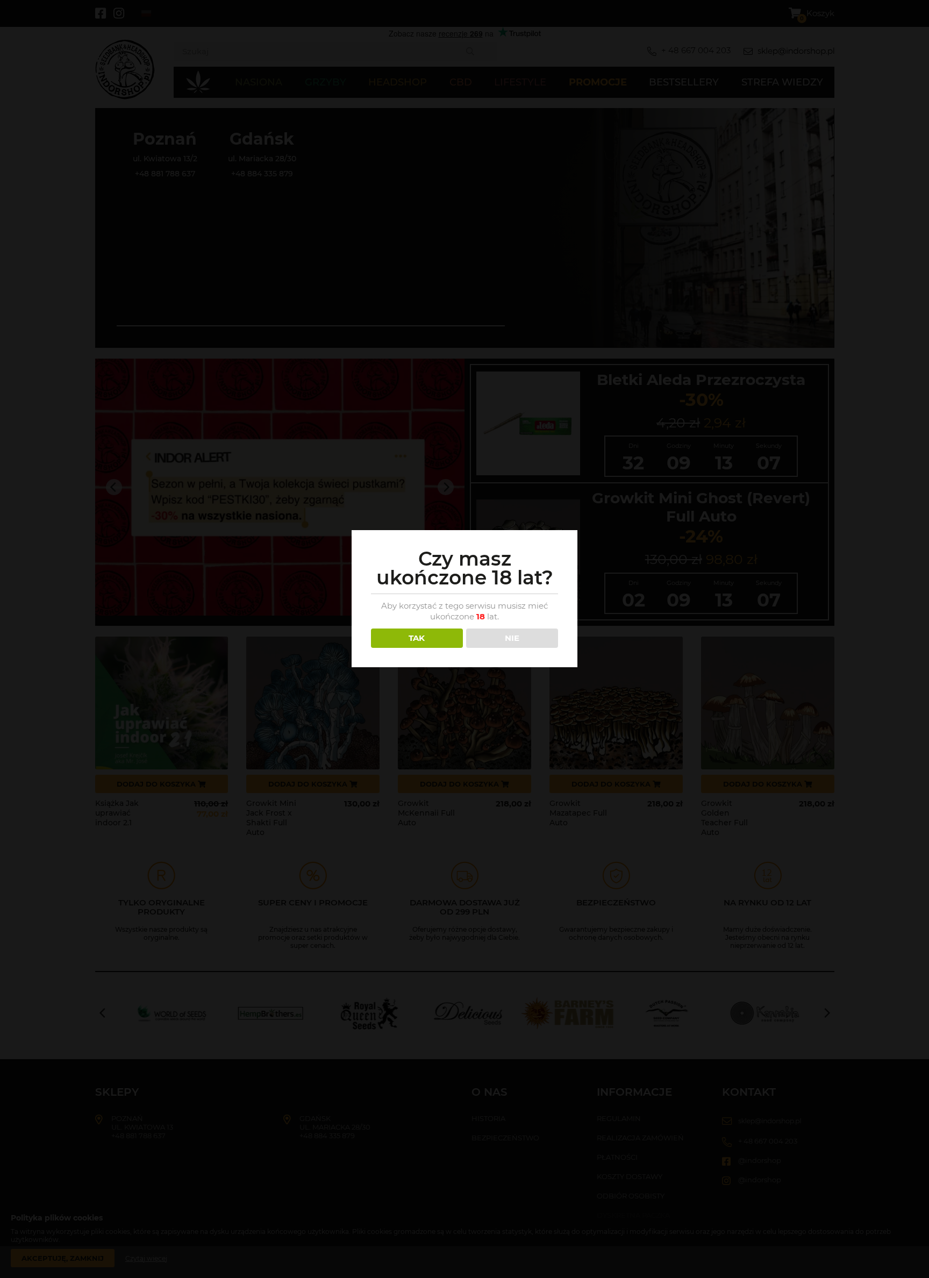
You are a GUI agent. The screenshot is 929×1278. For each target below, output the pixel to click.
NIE (512, 638)
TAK (417, 638)
